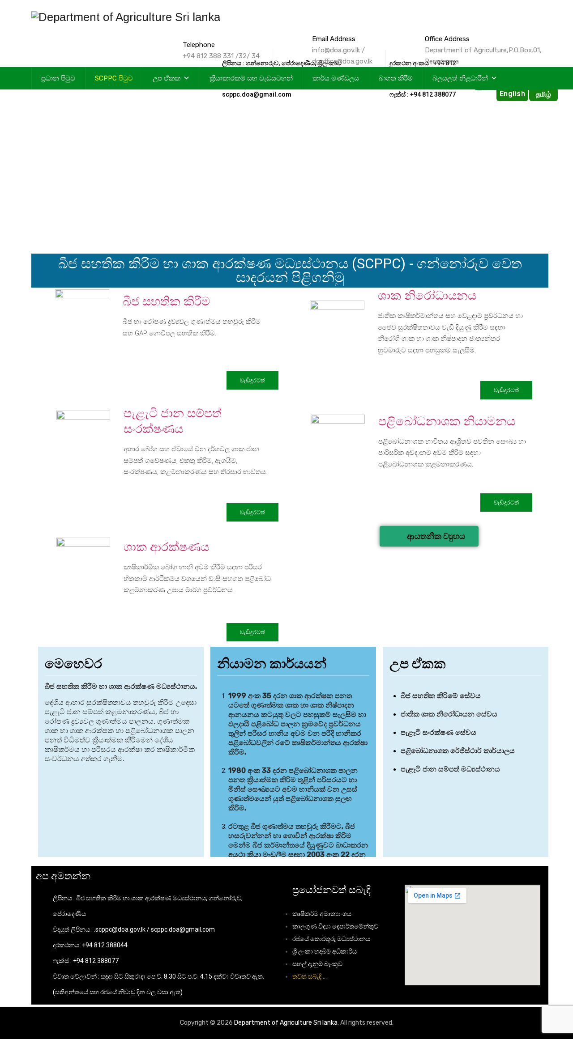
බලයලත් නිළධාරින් (460, 78)
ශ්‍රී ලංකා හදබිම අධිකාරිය (324, 951)
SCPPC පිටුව (114, 78)
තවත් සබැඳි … (309, 976)
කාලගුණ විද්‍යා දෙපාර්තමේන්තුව (335, 926)
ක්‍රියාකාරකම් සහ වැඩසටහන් (251, 78)
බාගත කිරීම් (396, 78)
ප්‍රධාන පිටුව (58, 78)
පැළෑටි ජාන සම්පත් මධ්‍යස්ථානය (451, 769)
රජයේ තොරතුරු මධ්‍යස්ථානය (331, 938)
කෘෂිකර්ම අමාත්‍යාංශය (321, 913)
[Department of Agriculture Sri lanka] (125, 17)
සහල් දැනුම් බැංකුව (317, 963)
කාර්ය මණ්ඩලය (335, 78)
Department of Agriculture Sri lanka (286, 1022)
